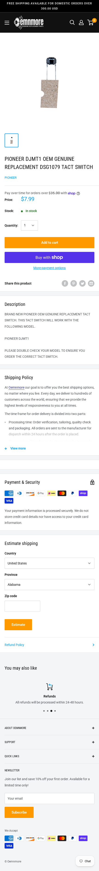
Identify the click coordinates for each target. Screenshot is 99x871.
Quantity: (11, 225)
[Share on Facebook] (65, 283)
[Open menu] (7, 23)
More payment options (49, 268)
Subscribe (19, 812)
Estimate (18, 625)
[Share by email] (91, 283)
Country (10, 553)
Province (11, 574)
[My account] (81, 22)
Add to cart (49, 243)
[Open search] (72, 22)
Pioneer (11, 177)
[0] (90, 22)
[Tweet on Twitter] (82, 283)
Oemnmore (16, 387)
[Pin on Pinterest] (73, 283)
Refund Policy (14, 645)
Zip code (11, 596)
